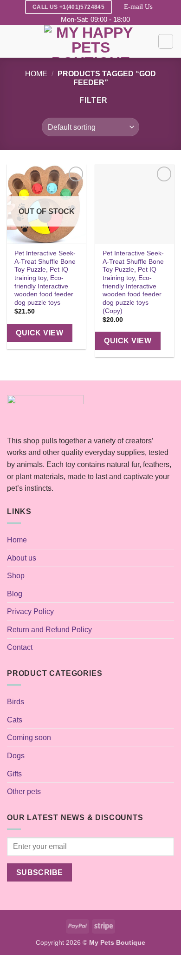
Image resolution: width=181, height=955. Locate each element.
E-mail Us (138, 6)
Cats (14, 720)
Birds (15, 702)
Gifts (14, 774)
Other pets (24, 791)
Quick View (39, 333)
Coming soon (29, 737)
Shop (16, 576)
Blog (14, 594)
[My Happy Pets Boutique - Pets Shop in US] (90, 41)
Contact (19, 647)
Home (36, 74)
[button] (12, 41)
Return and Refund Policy (49, 630)
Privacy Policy (30, 611)
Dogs (16, 756)
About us (21, 558)
